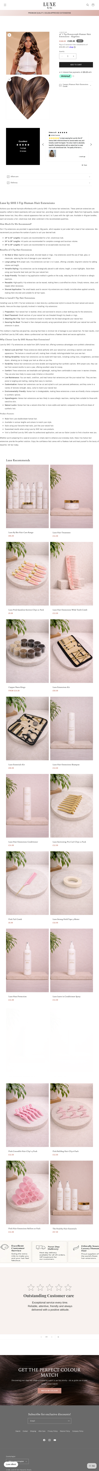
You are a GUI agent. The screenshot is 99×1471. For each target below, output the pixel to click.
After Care (42, 1431)
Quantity (61, 51)
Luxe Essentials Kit (16, 765)
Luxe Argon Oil (59, 1076)
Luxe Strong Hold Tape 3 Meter (66, 919)
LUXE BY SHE (15, 1470)
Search (18, 1431)
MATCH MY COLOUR (49, 1390)
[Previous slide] (41, 1337)
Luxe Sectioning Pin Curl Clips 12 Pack (69, 842)
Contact (25, 1431)
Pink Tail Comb (15, 919)
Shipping (33, 1431)
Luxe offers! (11, 1464)
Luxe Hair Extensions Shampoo (66, 765)
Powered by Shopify (26, 1470)
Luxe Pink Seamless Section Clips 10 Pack (26, 610)
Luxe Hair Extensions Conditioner (23, 842)
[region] (67, 145)
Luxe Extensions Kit (61, 687)
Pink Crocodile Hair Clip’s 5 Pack (22, 1151)
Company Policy (77, 1431)
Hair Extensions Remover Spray (21, 1076)
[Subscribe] (68, 1421)
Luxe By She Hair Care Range (20, 532)
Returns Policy (65, 1431)
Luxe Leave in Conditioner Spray (67, 996)
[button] (5, 5)
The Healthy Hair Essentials (65, 1229)
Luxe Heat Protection (17, 996)
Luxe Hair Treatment (62, 533)
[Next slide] (51, 1337)
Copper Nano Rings (16, 687)
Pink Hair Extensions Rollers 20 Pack (24, 1228)
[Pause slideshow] (57, 1337)
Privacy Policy (53, 1431)
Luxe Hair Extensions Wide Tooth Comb (70, 610)
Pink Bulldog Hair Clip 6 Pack (65, 1151)
